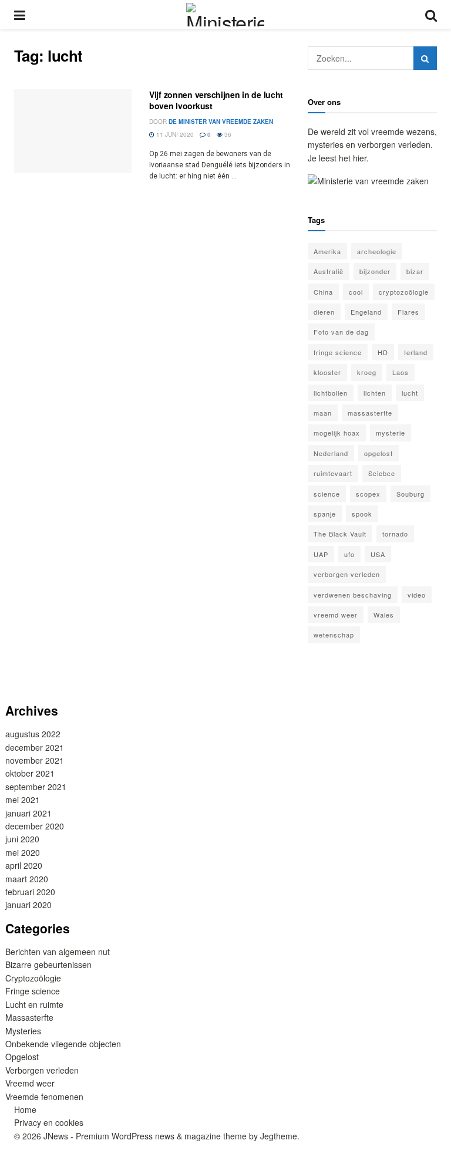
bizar (414, 271)
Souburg (410, 493)
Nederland (331, 453)
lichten (375, 392)
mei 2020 (22, 852)
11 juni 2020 (174, 134)
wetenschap (334, 634)
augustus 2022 (32, 734)
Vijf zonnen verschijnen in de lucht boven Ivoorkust (216, 100)
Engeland (366, 311)
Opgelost (22, 1056)
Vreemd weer (30, 1083)
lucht (410, 392)
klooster (327, 372)
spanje (325, 513)
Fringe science (32, 991)
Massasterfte (29, 1017)
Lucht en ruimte (34, 1004)
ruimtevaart (333, 473)
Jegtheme (278, 1136)
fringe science (338, 352)
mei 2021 (22, 799)
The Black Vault (340, 533)
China (323, 291)
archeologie (376, 251)
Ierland (416, 352)
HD (383, 352)
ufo (349, 554)
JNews (55, 1136)
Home (25, 1109)
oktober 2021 (30, 773)
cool (356, 291)
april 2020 (23, 865)
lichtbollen (331, 392)
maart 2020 (26, 879)
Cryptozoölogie (33, 978)
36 (227, 134)
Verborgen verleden (42, 1070)
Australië (329, 271)
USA (378, 554)
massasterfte (370, 412)
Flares (408, 311)
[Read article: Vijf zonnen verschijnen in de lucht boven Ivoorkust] (73, 131)
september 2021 (35, 786)
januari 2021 (28, 813)
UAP (321, 554)
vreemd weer (336, 614)
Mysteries (23, 1031)
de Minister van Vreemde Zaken (221, 121)
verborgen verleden (347, 574)
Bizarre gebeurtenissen (48, 964)
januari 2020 (28, 904)
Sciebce (381, 473)
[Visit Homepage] (225, 14)
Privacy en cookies (48, 1122)
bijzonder (375, 271)
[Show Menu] (19, 14)
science (327, 493)
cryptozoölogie (404, 291)
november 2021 (34, 760)
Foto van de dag (341, 331)
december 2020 (34, 826)
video (417, 594)
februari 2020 (30, 892)
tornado (395, 533)
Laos (400, 372)
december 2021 (34, 747)
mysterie (390, 432)
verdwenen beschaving (353, 594)
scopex (368, 493)
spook (362, 513)
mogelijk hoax (337, 432)
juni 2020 (22, 839)
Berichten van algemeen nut (57, 951)
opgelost (378, 453)
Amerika (327, 251)
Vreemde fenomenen (44, 1096)
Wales (383, 614)
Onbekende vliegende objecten (63, 1044)
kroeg (366, 372)
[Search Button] (431, 14)
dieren (324, 311)
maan (323, 412)
